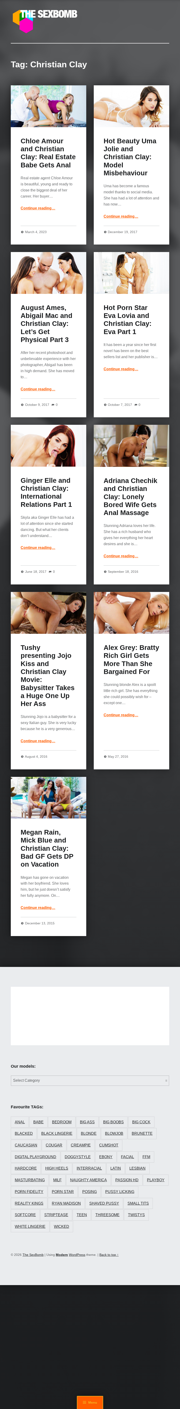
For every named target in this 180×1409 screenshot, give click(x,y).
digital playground (35, 1157)
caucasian (26, 1145)
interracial (89, 1168)
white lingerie (30, 1227)
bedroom (61, 1122)
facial (127, 1157)
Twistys (136, 1215)
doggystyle (78, 1157)
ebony (105, 1157)
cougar (54, 1145)
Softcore (25, 1215)
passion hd (127, 1180)
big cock (141, 1122)
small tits (138, 1203)
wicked (61, 1227)
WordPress (77, 1255)
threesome (107, 1215)
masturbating (30, 1180)
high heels (56, 1168)
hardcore (26, 1168)
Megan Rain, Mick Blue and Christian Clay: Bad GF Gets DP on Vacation (47, 848)
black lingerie (56, 1133)
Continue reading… (38, 208)
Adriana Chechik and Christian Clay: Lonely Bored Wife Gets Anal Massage (130, 496)
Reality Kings (29, 1203)
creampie (81, 1145)
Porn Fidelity (29, 1192)
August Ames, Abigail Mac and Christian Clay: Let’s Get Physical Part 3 (46, 323)
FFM (146, 1157)
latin (115, 1168)
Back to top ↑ (109, 1255)
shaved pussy (104, 1203)
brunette (142, 1133)
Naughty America (88, 1180)
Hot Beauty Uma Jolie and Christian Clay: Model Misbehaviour (130, 157)
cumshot (108, 1145)
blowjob (114, 1133)
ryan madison (66, 1203)
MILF (57, 1180)
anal (20, 1122)
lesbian (137, 1168)
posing (89, 1192)
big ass (87, 1122)
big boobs (113, 1122)
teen (82, 1215)
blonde (89, 1133)
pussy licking (119, 1192)
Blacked (24, 1133)
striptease (56, 1215)
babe (38, 1122)
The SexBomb (33, 1255)
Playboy (156, 1180)
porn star (63, 1192)
